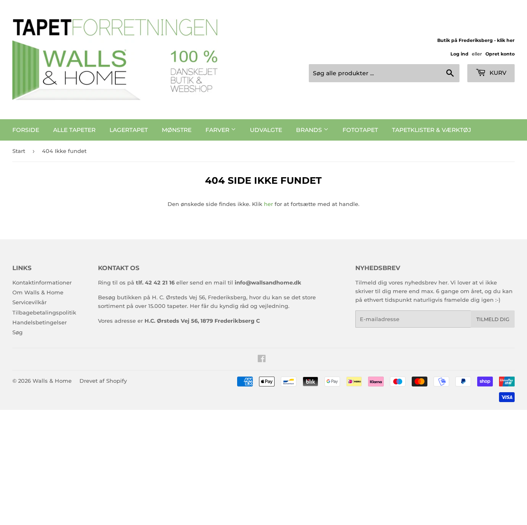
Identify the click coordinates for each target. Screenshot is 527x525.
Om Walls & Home (37, 292)
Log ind (459, 54)
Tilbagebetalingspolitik (44, 312)
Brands (310, 130)
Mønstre (176, 130)
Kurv (497, 72)
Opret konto (500, 54)
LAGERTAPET (129, 130)
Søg (17, 332)
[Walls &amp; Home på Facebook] (261, 359)
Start (18, 151)
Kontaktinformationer (42, 282)
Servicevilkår (29, 302)
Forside (25, 130)
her (268, 204)
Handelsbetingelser (39, 322)
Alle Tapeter (74, 130)
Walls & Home (52, 380)
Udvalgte (266, 130)
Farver (218, 130)
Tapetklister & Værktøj (431, 130)
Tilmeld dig (492, 319)
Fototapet (360, 130)
